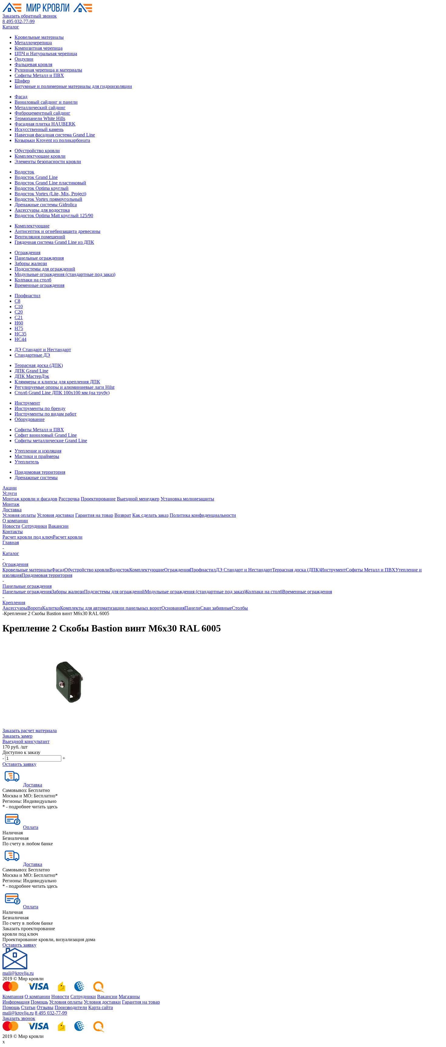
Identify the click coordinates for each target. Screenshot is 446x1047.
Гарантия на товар (94, 515)
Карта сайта (100, 1007)
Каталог (10, 26)
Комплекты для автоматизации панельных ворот (110, 608)
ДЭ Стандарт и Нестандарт (43, 349)
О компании (15, 520)
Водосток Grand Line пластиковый (50, 182)
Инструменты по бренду (40, 408)
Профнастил (27, 295)
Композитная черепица (39, 48)
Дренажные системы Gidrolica (46, 204)
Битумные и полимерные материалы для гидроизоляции (73, 86)
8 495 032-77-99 (18, 21)
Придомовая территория (40, 472)
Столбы (240, 608)
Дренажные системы (36, 477)
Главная (10, 542)
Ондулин (24, 59)
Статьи (28, 1007)
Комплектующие (32, 225)
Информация (15, 1002)
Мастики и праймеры (37, 456)
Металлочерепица (33, 42)
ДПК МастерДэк (32, 376)
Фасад (21, 96)
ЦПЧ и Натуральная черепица (46, 53)
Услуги (9, 493)
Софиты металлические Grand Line (51, 440)
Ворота (34, 608)
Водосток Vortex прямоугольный (48, 199)
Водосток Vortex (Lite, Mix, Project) (50, 193)
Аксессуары (14, 608)
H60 (19, 322)
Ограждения (27, 252)
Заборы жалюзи (31, 263)
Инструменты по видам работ (45, 413)
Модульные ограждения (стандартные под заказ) (65, 274)
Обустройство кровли (37, 150)
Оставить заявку (19, 764)
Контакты (12, 531)
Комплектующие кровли (40, 156)
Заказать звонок (18, 1018)
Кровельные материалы (39, 37)
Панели (192, 608)
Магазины (129, 996)
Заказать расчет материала (29, 730)
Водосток (24, 171)
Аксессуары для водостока (42, 210)
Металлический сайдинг (40, 107)
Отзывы (45, 1007)
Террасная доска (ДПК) (39, 365)
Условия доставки (55, 515)
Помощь (39, 1002)
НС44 (20, 339)
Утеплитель (27, 461)
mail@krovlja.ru (18, 973)
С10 (19, 306)
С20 (19, 312)
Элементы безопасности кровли (48, 161)
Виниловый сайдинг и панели (46, 102)
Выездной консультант (25, 741)
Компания (12, 996)
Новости (11, 526)
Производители (71, 1007)
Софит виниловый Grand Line (46, 435)
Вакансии (58, 526)
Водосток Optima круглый (42, 188)
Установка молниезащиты (187, 498)
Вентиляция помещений (40, 236)
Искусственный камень (39, 129)
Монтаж (10, 504)
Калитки (51, 608)
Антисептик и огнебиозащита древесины (57, 231)
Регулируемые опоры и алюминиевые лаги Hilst (64, 387)
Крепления (13, 602)
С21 (19, 317)
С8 (17, 301)
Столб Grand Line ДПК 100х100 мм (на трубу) (62, 392)
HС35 (20, 333)
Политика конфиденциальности (203, 515)
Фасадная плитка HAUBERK (45, 123)
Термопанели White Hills (40, 118)
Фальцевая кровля (33, 64)
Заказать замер (17, 736)
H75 (19, 328)
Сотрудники (34, 526)
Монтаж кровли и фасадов (29, 498)
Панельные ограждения (39, 258)
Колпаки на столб (33, 279)
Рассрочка (69, 498)
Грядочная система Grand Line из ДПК (54, 242)
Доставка (12, 509)
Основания (172, 608)
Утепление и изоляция (38, 450)
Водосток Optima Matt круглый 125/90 (54, 215)
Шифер (22, 80)
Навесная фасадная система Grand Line (55, 134)
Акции (9, 487)
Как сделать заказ (150, 515)
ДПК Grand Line (31, 370)
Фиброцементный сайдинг (42, 113)
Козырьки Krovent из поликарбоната (52, 140)
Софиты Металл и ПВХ (39, 75)
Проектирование (98, 498)
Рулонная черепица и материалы (48, 69)
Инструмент (27, 403)
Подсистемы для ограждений (45, 268)
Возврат (122, 515)
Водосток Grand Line (36, 177)
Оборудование (30, 419)
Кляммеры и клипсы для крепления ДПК (57, 381)
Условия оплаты (19, 515)
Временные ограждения (39, 285)
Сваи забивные (216, 608)
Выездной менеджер (138, 498)
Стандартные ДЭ (32, 355)
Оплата (30, 827)
